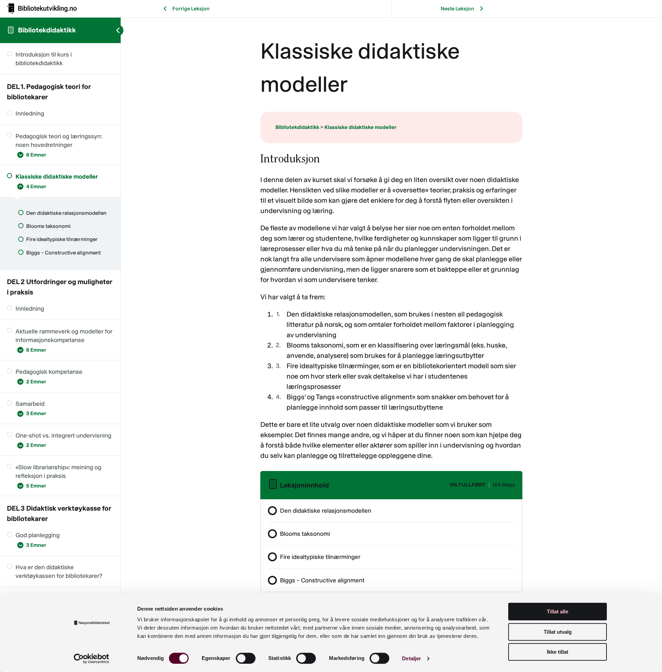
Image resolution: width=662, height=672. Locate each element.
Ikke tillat (557, 652)
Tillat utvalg (558, 632)
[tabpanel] (391, 306)
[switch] (245, 658)
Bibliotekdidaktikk (47, 30)
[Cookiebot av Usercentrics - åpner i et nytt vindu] (91, 658)
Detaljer (411, 658)
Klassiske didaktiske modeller (360, 127)
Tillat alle (557, 611)
